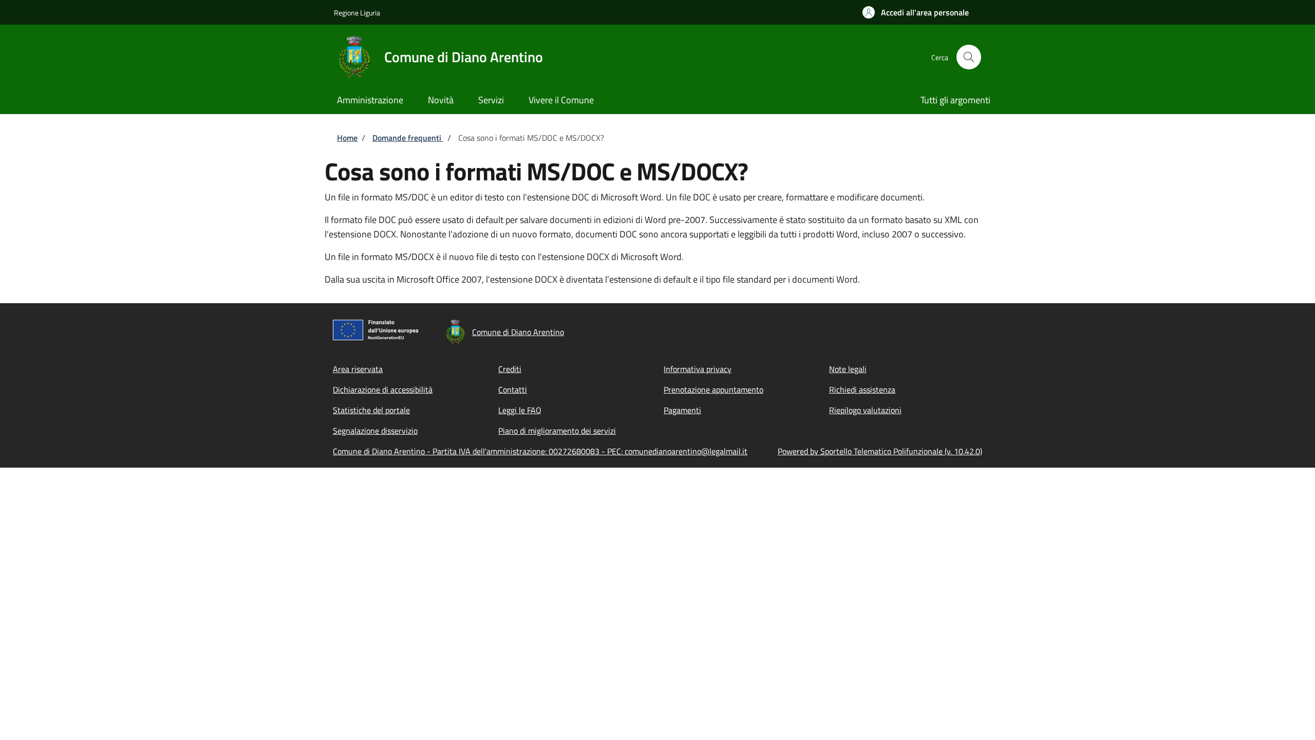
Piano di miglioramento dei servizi (557, 430)
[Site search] (968, 57)
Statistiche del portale (371, 410)
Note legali (848, 369)
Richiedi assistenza (862, 389)
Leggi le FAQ (519, 410)
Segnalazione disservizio (375, 430)
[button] (915, 12)
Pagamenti (682, 410)
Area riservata (358, 369)
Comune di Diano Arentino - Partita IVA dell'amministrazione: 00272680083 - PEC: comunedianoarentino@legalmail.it (540, 451)
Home (347, 138)
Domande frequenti (407, 138)
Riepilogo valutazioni (865, 410)
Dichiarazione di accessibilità (383, 389)
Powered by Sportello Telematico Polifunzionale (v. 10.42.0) (880, 451)
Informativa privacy (697, 369)
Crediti (509, 369)
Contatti (512, 389)
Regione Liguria (357, 12)
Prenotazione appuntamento (713, 389)
